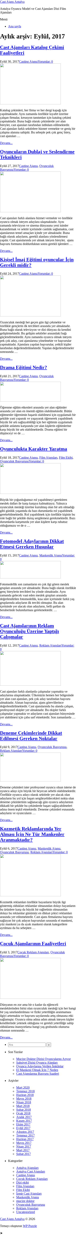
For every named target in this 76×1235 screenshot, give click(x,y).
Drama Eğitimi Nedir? (23, 367)
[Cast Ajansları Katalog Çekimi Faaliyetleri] (30, 103)
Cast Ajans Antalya (12, 1)
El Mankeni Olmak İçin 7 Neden (37, 1070)
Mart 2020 (23, 1087)
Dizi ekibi (22, 1182)
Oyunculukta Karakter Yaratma (33, 449)
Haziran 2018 (25, 1095)
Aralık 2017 (24, 1117)
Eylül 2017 (23, 1128)
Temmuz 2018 (25, 1091)
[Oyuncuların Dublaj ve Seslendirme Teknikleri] (30, 211)
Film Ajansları (48, 457)
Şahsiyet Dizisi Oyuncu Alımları (37, 1062)
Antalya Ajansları (27, 1168)
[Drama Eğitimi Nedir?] (30, 400)
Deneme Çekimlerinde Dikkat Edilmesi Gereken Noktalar (31, 735)
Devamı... (6, 143)
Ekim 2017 (23, 1124)
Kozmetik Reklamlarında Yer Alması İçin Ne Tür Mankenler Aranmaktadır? (32, 834)
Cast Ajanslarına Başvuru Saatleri (37, 1073)
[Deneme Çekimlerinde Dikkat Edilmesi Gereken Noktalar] (30, 780)
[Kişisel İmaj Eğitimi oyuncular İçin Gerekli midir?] (30, 315)
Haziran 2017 (25, 1139)
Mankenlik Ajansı (50, 555)
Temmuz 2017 (25, 1135)
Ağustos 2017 (25, 1131)
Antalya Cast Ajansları (30, 1171)
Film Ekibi (66, 457)
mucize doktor (25, 1201)
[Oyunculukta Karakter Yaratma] (30, 492)
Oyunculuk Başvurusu (14, 461)
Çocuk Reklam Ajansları (33, 952)
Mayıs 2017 (23, 1143)
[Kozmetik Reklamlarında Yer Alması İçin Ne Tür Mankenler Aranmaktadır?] (30, 895)
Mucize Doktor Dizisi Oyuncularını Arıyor (43, 1059)
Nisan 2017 (23, 1146)
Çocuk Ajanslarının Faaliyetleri (33, 943)
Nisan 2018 (23, 1102)
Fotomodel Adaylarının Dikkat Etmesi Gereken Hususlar (32, 543)
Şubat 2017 (23, 1154)
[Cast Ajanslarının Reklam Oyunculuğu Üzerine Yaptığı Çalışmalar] (30, 684)
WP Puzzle (30, 1226)
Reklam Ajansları (50, 645)
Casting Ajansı (28, 61)
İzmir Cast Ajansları (29, 1193)
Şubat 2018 (23, 1109)
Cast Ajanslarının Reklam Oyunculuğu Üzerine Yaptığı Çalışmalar (29, 631)
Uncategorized (25, 1212)
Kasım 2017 (24, 1120)
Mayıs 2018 (23, 1098)
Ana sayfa (14, 26)
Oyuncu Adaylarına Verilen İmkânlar (39, 1066)
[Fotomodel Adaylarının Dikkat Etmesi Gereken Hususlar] (30, 577)
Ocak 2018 (23, 1113)
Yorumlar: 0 (45, 61)
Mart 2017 (23, 1150)
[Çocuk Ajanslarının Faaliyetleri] (30, 997)
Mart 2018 (23, 1106)
